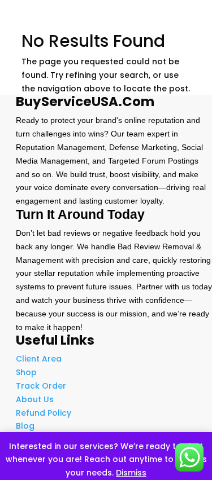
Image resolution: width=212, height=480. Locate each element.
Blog (25, 425)
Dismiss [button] (131, 472)
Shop (26, 372)
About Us (35, 399)
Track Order (41, 385)
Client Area (39, 358)
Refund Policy (43, 413)
